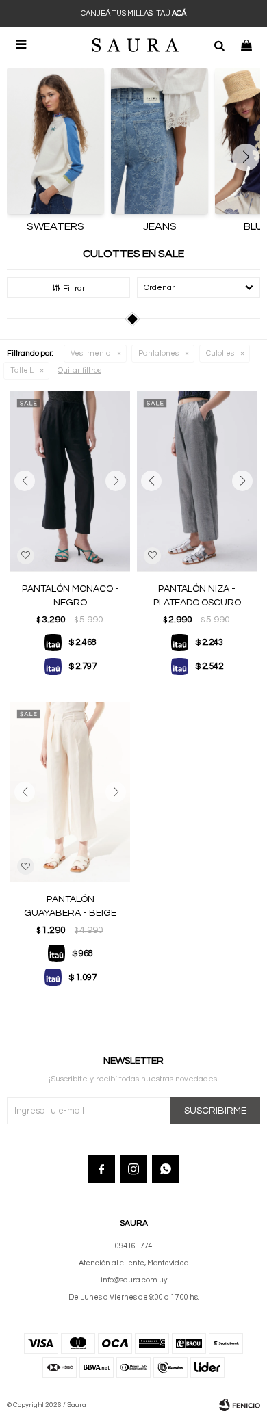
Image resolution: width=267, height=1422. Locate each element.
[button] (219, 44)
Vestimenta (91, 353)
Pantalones (158, 353)
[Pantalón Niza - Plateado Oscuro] (197, 481)
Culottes (220, 353)
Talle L (22, 370)
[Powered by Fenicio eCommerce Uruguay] (239, 1405)
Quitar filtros (79, 370)
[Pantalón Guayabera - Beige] (70, 792)
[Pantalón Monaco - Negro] (70, 481)
